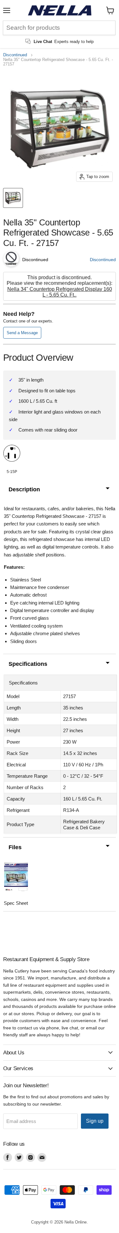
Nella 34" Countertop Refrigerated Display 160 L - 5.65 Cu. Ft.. (59, 292)
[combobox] (59, 28)
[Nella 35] (13, 197)
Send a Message (22, 332)
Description (24, 489)
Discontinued (15, 55)
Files (15, 847)
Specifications (28, 664)
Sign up (94, 1121)
